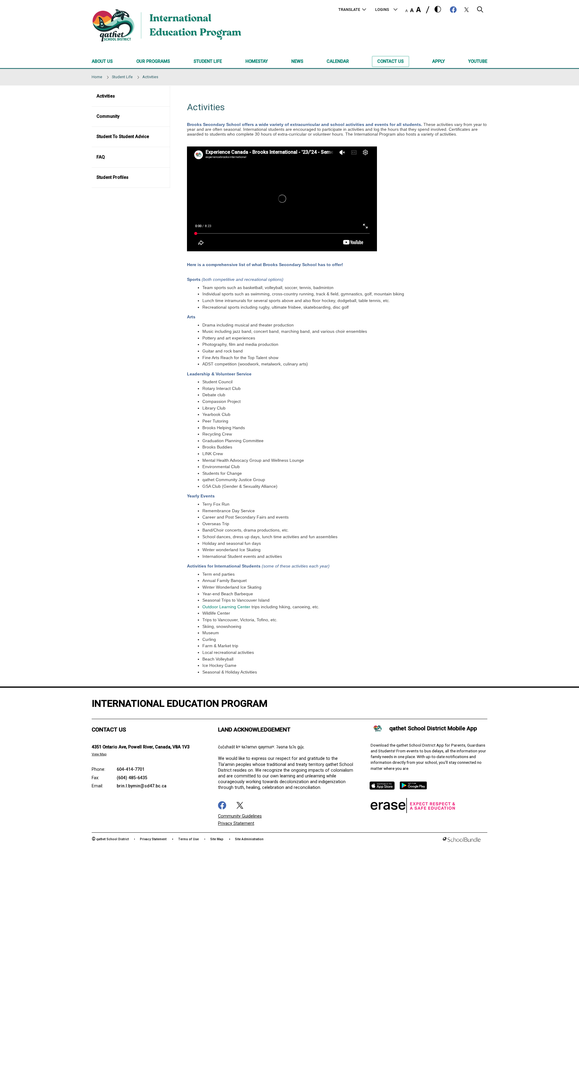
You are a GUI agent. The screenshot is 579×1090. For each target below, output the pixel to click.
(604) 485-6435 (132, 777)
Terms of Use (188, 839)
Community (107, 116)
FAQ (100, 157)
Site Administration (249, 839)
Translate (349, 9)
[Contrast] (438, 9)
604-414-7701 (130, 769)
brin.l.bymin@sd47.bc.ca (141, 786)
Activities (105, 96)
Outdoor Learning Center (227, 606)
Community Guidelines (240, 816)
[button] (480, 11)
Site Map (216, 839)
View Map (99, 754)
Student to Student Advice (122, 136)
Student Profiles (112, 177)
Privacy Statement (236, 823)
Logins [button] (382, 9)
